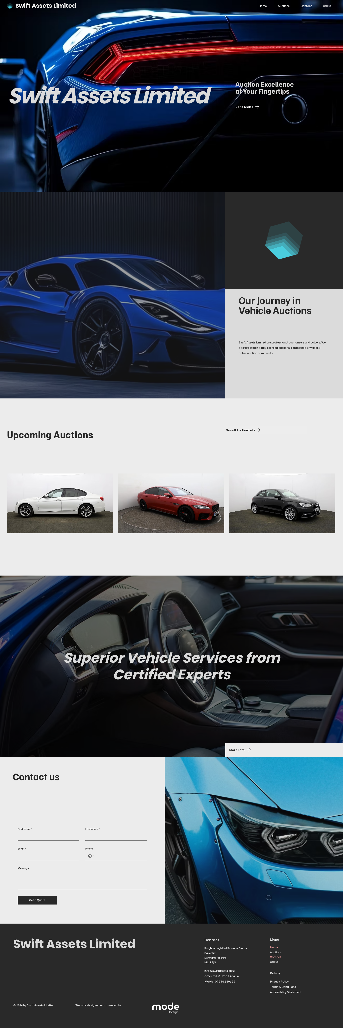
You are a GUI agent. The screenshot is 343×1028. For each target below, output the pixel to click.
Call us (274, 962)
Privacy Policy (279, 981)
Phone (89, 848)
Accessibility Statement (286, 992)
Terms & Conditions (283, 987)
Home (274, 947)
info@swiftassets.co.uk (220, 971)
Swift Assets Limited (74, 944)
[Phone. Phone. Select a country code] (92, 856)
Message (23, 868)
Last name (92, 829)
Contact (275, 957)
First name (25, 829)
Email (22, 848)
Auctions (276, 952)
